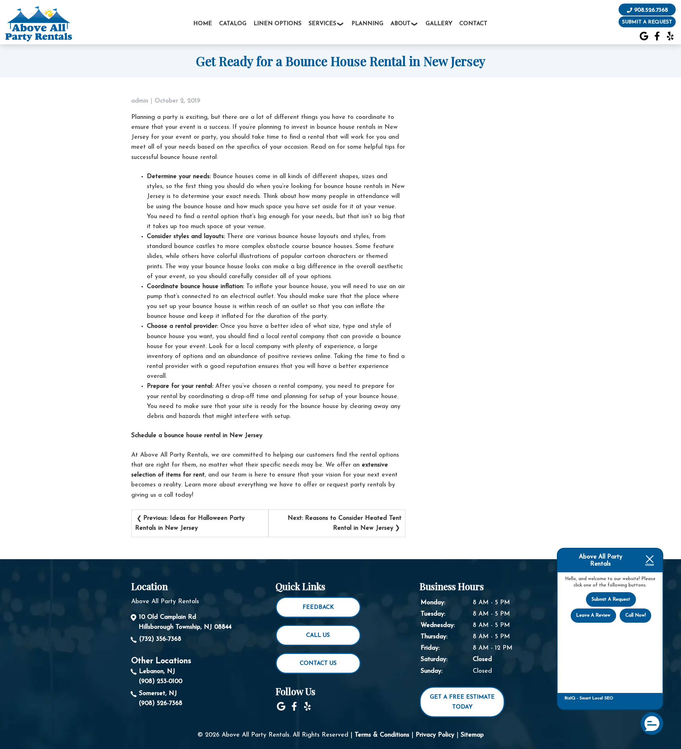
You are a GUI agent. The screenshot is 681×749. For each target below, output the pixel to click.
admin (139, 101)
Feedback (318, 607)
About (400, 24)
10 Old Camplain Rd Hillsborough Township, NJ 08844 (185, 622)
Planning (367, 24)
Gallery (439, 24)
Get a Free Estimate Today (462, 702)
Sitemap (472, 735)
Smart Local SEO (596, 698)
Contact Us (318, 663)
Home (202, 24)
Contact (473, 24)
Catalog (233, 24)
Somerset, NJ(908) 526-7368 (160, 698)
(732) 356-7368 (160, 639)
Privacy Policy (435, 735)
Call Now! (635, 615)
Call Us (318, 635)
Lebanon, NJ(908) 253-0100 (160, 676)
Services (322, 24)
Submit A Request (611, 599)
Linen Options (277, 24)
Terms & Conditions (382, 735)
